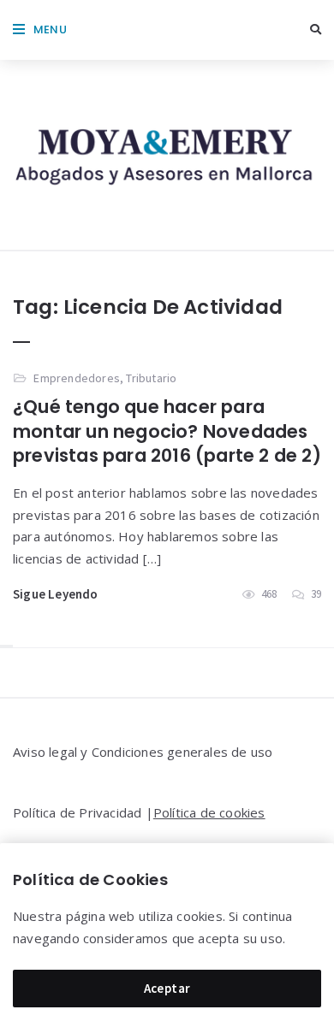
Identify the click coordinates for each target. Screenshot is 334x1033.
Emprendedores (76, 378)
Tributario (151, 378)
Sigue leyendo (55, 594)
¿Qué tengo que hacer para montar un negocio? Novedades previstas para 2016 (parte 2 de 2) (167, 431)
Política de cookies (209, 812)
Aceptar (167, 988)
